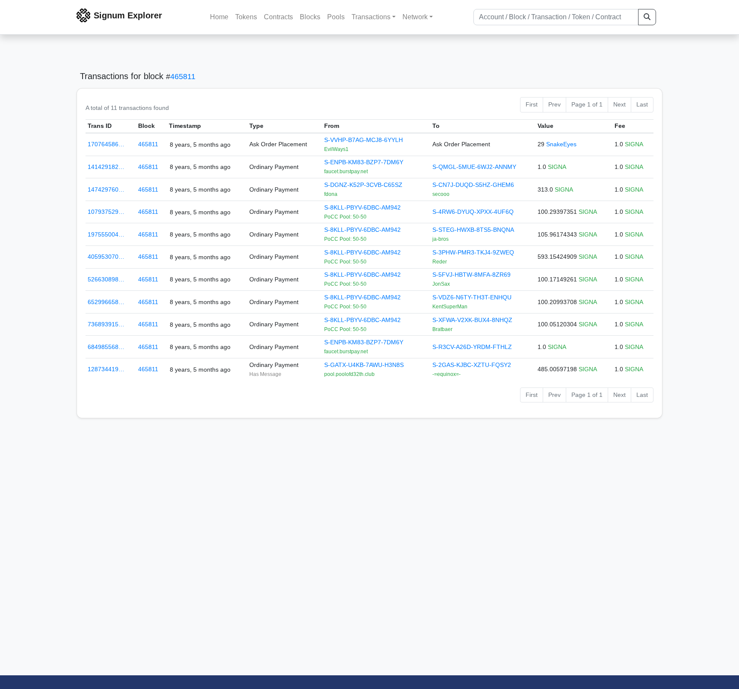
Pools (336, 17)
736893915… (106, 324)
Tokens (246, 17)
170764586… (106, 144)
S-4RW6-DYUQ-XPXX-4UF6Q (473, 211)
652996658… (106, 302)
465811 (182, 76)
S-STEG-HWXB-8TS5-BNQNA (473, 229)
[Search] (647, 17)
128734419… (106, 369)
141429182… (106, 166)
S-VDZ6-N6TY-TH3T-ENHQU (471, 297)
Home (219, 17)
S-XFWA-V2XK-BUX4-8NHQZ (472, 319)
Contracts (278, 17)
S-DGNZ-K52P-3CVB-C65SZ (363, 184)
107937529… (106, 211)
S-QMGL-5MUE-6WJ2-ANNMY (474, 166)
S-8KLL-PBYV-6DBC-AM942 (362, 207)
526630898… (106, 279)
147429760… (106, 189)
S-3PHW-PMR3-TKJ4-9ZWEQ (473, 252)
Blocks (310, 17)
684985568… (106, 346)
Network (415, 17)
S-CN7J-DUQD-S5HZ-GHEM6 (473, 184)
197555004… (106, 234)
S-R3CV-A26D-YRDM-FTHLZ (472, 346)
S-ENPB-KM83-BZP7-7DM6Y (363, 162)
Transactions (371, 17)
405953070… (106, 256)
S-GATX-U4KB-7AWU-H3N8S (364, 364)
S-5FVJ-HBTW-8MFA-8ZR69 (471, 274)
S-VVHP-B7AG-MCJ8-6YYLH (363, 139)
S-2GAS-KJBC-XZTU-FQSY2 (471, 364)
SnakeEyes (561, 144)
